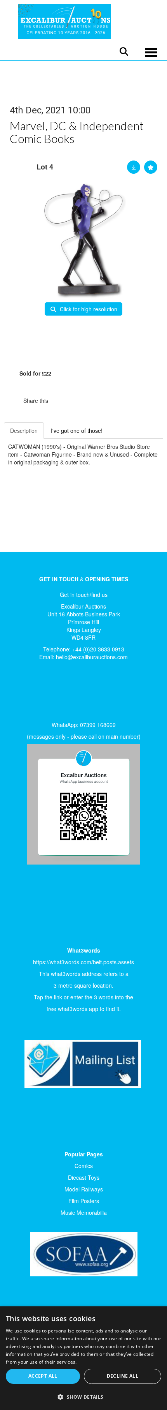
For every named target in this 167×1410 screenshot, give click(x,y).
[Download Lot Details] (133, 167)
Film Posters (83, 1201)
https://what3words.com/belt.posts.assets (83, 962)
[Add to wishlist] (150, 167)
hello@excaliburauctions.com (92, 657)
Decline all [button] (122, 1376)
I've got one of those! (77, 430)
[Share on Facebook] (61, 400)
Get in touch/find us (84, 594)
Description (24, 430)
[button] (83, 1396)
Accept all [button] (42, 1376)
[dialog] (83, 1358)
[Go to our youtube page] (51, 693)
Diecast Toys (83, 1177)
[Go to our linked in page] (35, 693)
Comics (84, 1166)
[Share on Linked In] (77, 400)
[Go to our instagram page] (93, 400)
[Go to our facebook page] (19, 693)
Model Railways (83, 1189)
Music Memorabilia (84, 1212)
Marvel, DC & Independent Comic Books (77, 131)
